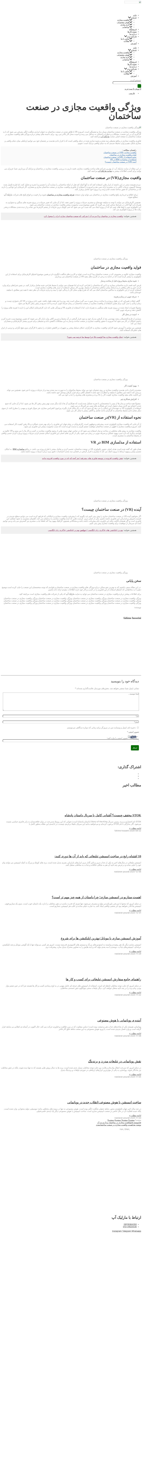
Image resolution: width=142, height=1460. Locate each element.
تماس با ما (125, 39)
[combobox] (127, 82)
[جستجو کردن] (139, 86)
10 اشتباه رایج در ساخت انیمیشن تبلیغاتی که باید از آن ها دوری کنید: (98, 856)
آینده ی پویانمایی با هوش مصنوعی (119, 1020)
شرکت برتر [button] (132, 36)
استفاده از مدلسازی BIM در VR (123, 159)
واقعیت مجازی (123, 20)
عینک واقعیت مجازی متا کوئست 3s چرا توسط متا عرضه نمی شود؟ (95, 337)
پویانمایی (125, 27)
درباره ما (133, 34)
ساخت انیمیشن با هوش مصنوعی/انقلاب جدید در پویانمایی (104, 1102)
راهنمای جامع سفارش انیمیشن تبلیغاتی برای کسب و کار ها (103, 979)
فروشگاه (133, 29)
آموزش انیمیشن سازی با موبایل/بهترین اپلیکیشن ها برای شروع (101, 938)
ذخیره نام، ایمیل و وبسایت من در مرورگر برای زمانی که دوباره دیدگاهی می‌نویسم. (101, 727)
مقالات (126, 41)
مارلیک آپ (104, 136)
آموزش (134, 43)
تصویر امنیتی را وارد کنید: (117, 738)
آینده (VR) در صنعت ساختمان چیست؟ (120, 162)
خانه (135, 15)
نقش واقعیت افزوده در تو (112, 458)
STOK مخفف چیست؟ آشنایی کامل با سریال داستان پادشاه (103, 815)
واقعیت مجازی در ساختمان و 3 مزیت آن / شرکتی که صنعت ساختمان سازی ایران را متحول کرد (83, 216)
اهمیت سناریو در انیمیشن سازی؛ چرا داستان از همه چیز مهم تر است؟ (96, 897)
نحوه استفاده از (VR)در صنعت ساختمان (120, 157)
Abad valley (135, 1129)
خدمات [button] (134, 17)
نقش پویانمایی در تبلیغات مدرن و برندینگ (114, 1061)
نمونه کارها (132, 31)
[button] (129, 17)
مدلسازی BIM (19, 449)
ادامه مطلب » (135, 828)
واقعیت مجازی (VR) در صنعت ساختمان (120, 152)
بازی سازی (124, 24)
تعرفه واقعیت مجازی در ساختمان (60, 194)
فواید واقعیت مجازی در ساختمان (122, 155)
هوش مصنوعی (123, 22)
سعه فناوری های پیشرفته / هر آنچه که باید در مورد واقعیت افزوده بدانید (72, 458)
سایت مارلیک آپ (105, 171)
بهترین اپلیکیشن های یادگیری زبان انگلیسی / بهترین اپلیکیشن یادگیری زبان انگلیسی (85, 530)
